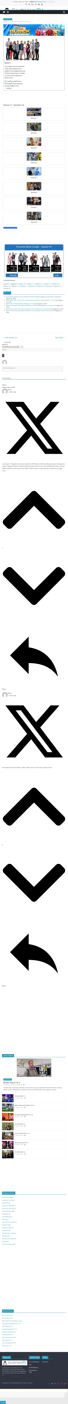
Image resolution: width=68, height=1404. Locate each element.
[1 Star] (7, 81)
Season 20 (48, 286)
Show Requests (33, 1367)
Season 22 (7, 288)
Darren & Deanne (58, 268)
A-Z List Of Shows (34, 1362)
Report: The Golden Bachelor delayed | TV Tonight (21, 304)
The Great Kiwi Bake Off (9, 1239)
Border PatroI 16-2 (11, 1082)
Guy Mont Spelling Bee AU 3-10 (43, 1)
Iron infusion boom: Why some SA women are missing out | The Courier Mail (29, 309)
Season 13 (47, 284)
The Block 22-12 (6, 1340)
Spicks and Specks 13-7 (21, 1143)
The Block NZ (6, 1236)
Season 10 (22, 284)
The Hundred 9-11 (19, 1096)
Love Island (5, 1219)
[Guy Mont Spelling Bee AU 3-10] (8, 1114)
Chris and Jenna (24, 268)
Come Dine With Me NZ (9, 1206)
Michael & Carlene (14, 268)
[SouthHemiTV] (4, 12)
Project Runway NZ (7, 1228)
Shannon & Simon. (47, 269)
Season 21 (57, 286)
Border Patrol (7, 1079)
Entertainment (7, 19)
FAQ (30, 1364)
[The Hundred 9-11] (8, 1095)
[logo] (14, 1361)
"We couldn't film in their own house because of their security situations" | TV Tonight (32, 300)
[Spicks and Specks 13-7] (8, 1142)
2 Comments (26, 21)
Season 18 (32, 286)
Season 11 (30, 284)
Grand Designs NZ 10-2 (9, 1337)
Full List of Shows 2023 (8, 1244)
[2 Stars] (12, 81)
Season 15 (6, 286)
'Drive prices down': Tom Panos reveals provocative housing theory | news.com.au (31, 305)
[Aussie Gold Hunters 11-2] (8, 1132)
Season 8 (6, 284)
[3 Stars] (18, 81)
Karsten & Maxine (36, 268)
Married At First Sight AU (9, 1222)
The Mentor (5, 1241)
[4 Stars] (7, 84)
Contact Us (45, 1362)
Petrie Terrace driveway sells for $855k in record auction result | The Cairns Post (30, 310)
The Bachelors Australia (9, 1233)
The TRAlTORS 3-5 (19, 1152)
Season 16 (15, 286)
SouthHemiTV (17, 21)
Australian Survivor (7, 1197)
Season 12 (38, 284)
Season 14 (55, 284)
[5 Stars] (13, 84)
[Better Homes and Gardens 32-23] (8, 1104)
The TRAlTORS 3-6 (19, 1124)
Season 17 (23, 286)
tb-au (8, 293)
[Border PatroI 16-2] (34, 1059)
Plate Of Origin (6, 1225)
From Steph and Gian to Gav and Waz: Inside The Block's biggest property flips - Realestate (33, 297)
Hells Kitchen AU (10, 337)
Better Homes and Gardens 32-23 (24, 1105)
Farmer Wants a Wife (8, 1211)
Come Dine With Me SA (9, 1208)
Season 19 (40, 286)
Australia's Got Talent (8, 1200)
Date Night (60, 337)
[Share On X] (34, 459)
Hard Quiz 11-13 (7, 1345)
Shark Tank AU (6, 1230)
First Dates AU (6, 1214)
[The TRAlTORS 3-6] (8, 1123)
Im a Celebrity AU (7, 1217)
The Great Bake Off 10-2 (9, 1343)
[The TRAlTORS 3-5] (8, 1151)
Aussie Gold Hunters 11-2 (21, 1133)
